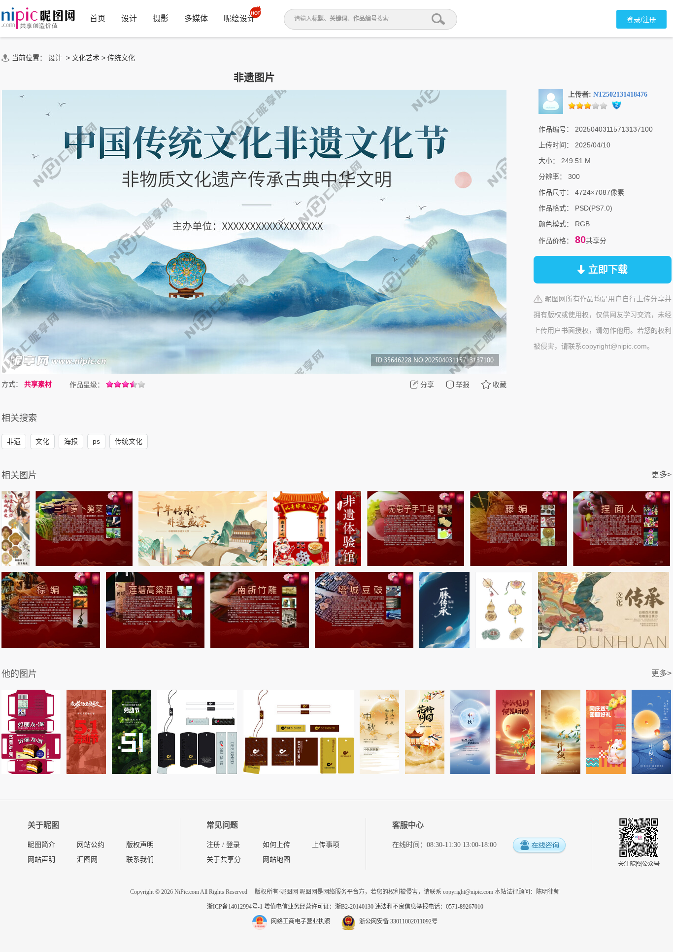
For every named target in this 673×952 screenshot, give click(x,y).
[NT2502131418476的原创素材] (550, 101)
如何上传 (276, 844)
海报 (71, 441)
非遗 (14, 441)
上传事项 (325, 844)
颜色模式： (555, 224)
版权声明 (140, 844)
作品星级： (86, 384)
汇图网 (87, 859)
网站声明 (41, 859)
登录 (233, 844)
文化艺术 (86, 58)
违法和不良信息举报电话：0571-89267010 (429, 906)
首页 (97, 18)
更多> (661, 474)
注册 (213, 844)
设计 (129, 18)
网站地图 (276, 859)
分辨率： (552, 176)
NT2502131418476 (620, 94)
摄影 (160, 18)
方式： (11, 384)
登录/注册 (641, 20)
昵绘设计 (239, 18)
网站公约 (90, 844)
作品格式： (555, 208)
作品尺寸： (555, 192)
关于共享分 (223, 859)
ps (96, 441)
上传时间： (555, 145)
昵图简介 (41, 844)
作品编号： (555, 129)
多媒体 (196, 18)
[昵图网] (38, 18)
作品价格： (555, 241)
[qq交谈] (539, 846)
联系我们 (140, 859)
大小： (548, 161)
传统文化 (121, 58)
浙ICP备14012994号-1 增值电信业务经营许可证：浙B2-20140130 (291, 906)
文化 (42, 441)
